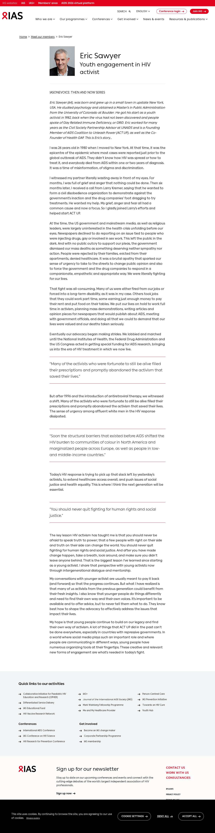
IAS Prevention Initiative (154, 699)
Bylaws (169, 789)
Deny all (163, 816)
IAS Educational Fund (34, 708)
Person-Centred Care (153, 694)
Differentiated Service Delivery (38, 702)
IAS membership (92, 741)
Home (23, 36)
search (122, 11)
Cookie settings (133, 816)
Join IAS (197, 11)
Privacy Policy (173, 794)
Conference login (169, 11)
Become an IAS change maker (99, 730)
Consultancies (178, 777)
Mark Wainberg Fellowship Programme (103, 705)
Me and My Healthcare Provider (99, 710)
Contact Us (175, 767)
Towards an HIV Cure (153, 705)
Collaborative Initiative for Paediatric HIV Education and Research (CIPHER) (44, 696)
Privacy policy (33, 818)
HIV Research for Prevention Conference (44, 741)
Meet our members (43, 36)
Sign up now (64, 793)
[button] (47, 20)
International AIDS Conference (39, 730)
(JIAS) (107, 699)
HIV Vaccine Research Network (39, 713)
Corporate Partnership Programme (102, 736)
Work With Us (177, 772)
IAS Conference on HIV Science (39, 736)
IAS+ (85, 694)
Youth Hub (147, 710)
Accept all (189, 816)
